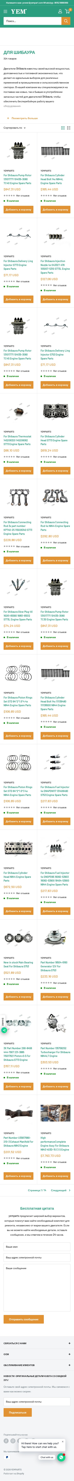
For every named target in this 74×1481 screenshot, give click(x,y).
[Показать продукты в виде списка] (68, 127)
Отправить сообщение (23, 1319)
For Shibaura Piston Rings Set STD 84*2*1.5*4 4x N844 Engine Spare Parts (18, 701)
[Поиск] (65, 21)
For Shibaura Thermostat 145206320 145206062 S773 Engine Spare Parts (17, 440)
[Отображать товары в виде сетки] (62, 127)
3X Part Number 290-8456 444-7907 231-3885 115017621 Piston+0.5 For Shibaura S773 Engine (18, 1054)
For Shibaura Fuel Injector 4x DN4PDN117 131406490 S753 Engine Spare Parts (55, 791)
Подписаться (17, 1412)
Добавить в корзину (18, 209)
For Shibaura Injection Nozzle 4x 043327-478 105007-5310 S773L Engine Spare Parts (55, 267)
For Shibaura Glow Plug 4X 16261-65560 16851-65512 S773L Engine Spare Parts (18, 615)
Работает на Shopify (14, 1473)
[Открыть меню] (5, 11)
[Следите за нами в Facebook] (6, 1440)
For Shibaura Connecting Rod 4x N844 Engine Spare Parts (55, 526)
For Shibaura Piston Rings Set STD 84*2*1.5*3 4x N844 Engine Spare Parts (18, 791)
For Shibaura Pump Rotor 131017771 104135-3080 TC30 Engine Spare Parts (54, 615)
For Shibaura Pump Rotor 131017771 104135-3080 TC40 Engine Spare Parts (17, 179)
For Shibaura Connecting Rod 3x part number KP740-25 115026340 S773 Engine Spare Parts (18, 528)
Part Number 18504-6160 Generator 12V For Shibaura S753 (54, 966)
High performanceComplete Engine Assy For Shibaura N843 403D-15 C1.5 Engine (55, 1143)
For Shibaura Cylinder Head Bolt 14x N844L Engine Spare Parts (52, 179)
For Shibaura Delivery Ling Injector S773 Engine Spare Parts (18, 265)
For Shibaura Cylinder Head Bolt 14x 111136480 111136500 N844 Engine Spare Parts (53, 703)
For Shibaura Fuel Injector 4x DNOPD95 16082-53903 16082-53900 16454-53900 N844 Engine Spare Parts (55, 878)
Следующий (58, 1190)
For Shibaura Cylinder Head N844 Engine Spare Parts (17, 876)
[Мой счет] (60, 11)
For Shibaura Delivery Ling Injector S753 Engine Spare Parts (55, 354)
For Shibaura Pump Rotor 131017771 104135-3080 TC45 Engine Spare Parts (17, 354)
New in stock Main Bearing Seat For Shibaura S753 (18, 964)
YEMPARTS (9, 170)
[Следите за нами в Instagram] (12, 1440)
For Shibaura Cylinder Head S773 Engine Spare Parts (54, 440)
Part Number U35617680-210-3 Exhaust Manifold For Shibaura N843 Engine (18, 1141)
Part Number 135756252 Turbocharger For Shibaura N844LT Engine (55, 1052)
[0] (67, 11)
